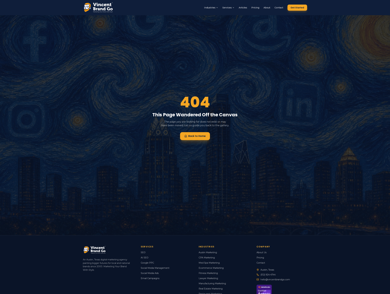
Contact (279, 7)
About (267, 7)
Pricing (255, 7)
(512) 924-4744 (268, 274)
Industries (209, 7)
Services (227, 7)
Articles (243, 7)
